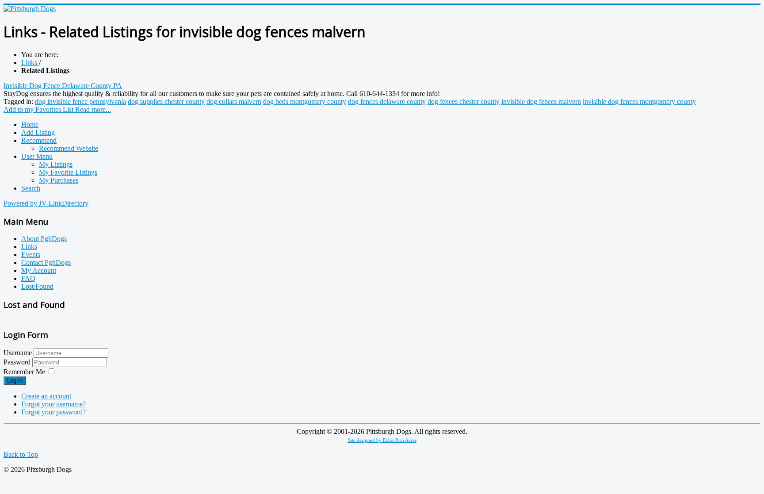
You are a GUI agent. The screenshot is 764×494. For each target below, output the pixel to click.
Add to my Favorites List (39, 109)
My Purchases (58, 180)
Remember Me (24, 371)
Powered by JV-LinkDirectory (46, 203)
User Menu (37, 156)
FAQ (28, 278)
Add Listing (38, 132)
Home (29, 124)
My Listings (56, 164)
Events (30, 254)
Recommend (39, 140)
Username (18, 352)
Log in (15, 380)
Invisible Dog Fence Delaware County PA (63, 85)
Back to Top (21, 454)
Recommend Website (68, 148)
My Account (38, 270)
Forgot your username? (53, 404)
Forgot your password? (53, 412)
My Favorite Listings (68, 172)
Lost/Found (37, 286)
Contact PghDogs (46, 262)
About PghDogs (44, 238)
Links (29, 246)
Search (30, 188)
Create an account (46, 396)
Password (18, 362)
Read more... (93, 109)
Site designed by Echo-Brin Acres (382, 440)
